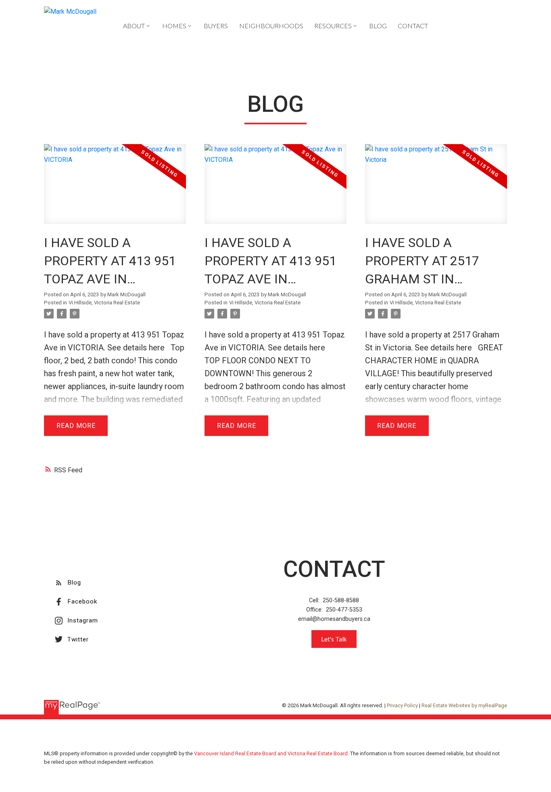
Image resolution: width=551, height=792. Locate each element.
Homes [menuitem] (174, 25)
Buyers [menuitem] (216, 25)
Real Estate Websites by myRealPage (464, 705)
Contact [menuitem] (413, 25)
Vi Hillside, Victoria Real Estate (104, 303)
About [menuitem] (134, 25)
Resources (333, 25)
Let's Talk (334, 639)
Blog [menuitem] (378, 25)
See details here (136, 347)
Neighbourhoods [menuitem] (271, 25)
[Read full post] (115, 189)
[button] (68, 582)
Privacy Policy (402, 705)
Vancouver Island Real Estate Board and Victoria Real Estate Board (271, 753)
